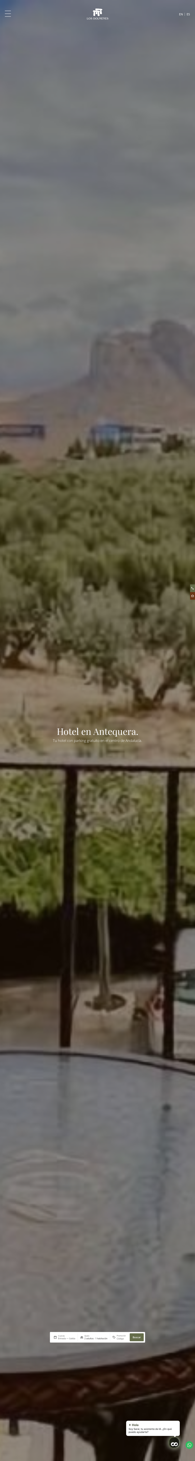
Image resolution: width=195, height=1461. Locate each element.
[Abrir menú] (8, 14)
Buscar (137, 1337)
